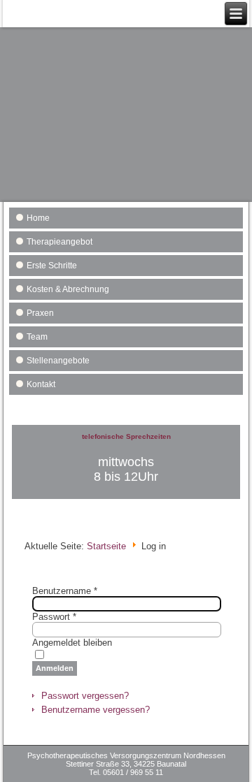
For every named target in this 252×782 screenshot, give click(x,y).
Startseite (106, 546)
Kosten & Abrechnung (68, 289)
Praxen (40, 313)
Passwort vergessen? (85, 695)
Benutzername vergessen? (95, 709)
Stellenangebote (58, 360)
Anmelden (55, 668)
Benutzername (64, 591)
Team (37, 337)
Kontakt (41, 384)
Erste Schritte (52, 265)
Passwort (54, 616)
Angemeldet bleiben (72, 642)
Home (38, 218)
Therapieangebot (59, 242)
